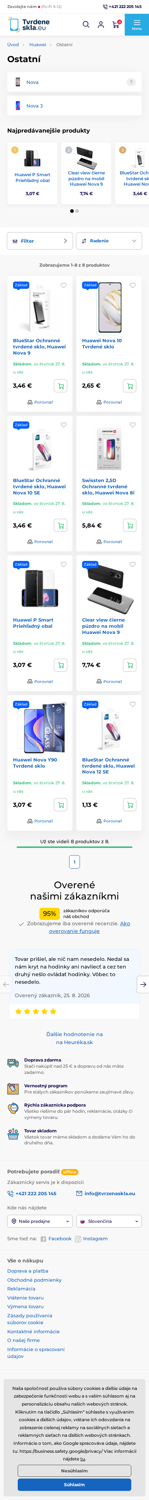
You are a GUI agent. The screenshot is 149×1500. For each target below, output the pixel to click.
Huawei (37, 44)
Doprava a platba (27, 1271)
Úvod (13, 44)
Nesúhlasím (74, 1470)
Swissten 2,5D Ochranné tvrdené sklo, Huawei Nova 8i (108, 486)
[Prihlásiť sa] (101, 25)
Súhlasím (74, 1484)
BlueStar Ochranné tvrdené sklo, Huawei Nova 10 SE (39, 486)
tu (82, 1458)
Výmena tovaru (25, 1306)
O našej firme (23, 1340)
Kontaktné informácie (33, 1331)
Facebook (60, 1238)
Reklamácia (21, 1288)
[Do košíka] (60, 386)
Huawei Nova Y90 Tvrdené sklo (35, 763)
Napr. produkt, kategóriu (54, 64)
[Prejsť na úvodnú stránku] (29, 25)
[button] (86, 25)
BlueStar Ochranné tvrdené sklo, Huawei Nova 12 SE (108, 766)
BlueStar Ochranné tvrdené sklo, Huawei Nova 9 (39, 346)
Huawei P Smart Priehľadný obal (32, 177)
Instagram (95, 1238)
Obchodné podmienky (34, 1280)
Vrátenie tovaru (25, 1298)
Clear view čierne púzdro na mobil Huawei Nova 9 (86, 178)
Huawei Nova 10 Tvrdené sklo (102, 343)
